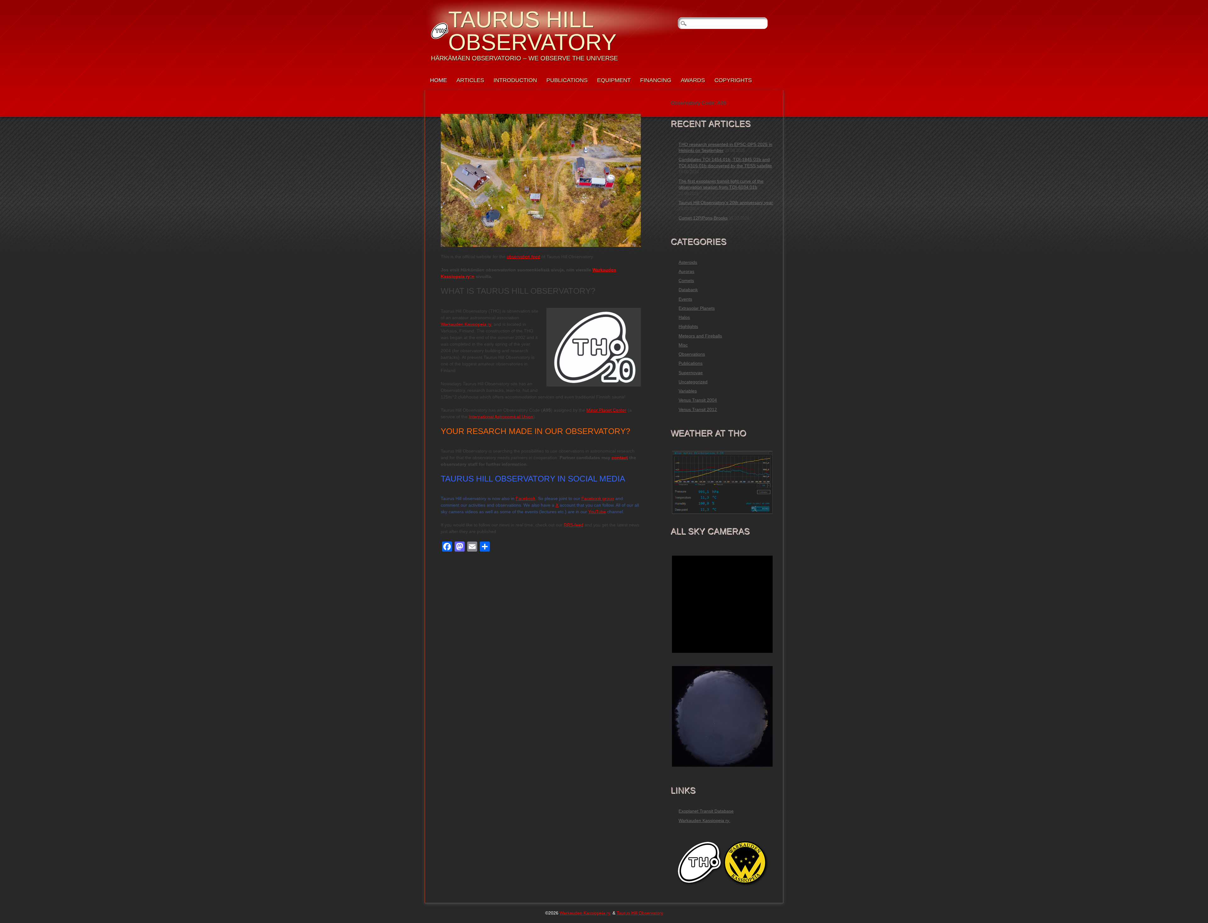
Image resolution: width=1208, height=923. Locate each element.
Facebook (525, 498)
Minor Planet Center (606, 410)
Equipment (614, 80)
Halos (684, 317)
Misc (683, 345)
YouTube (597, 511)
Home (438, 80)
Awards (693, 80)
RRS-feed (573, 524)
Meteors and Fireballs (700, 335)
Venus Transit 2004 (698, 400)
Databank (688, 289)
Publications (567, 80)
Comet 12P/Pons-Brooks (703, 217)
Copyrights (733, 80)
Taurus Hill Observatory (532, 31)
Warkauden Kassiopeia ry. (466, 324)
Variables (688, 390)
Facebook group (597, 498)
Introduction (515, 80)
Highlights (688, 326)
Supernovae (691, 372)
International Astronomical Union (501, 416)
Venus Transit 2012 (698, 409)
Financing (655, 80)
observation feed (523, 256)
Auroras (686, 271)
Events (685, 299)
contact (620, 457)
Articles (470, 80)
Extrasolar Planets (697, 308)
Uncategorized (693, 381)
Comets (686, 280)
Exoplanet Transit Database (706, 811)
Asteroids (688, 262)
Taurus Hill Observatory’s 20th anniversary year (726, 202)
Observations (692, 354)
